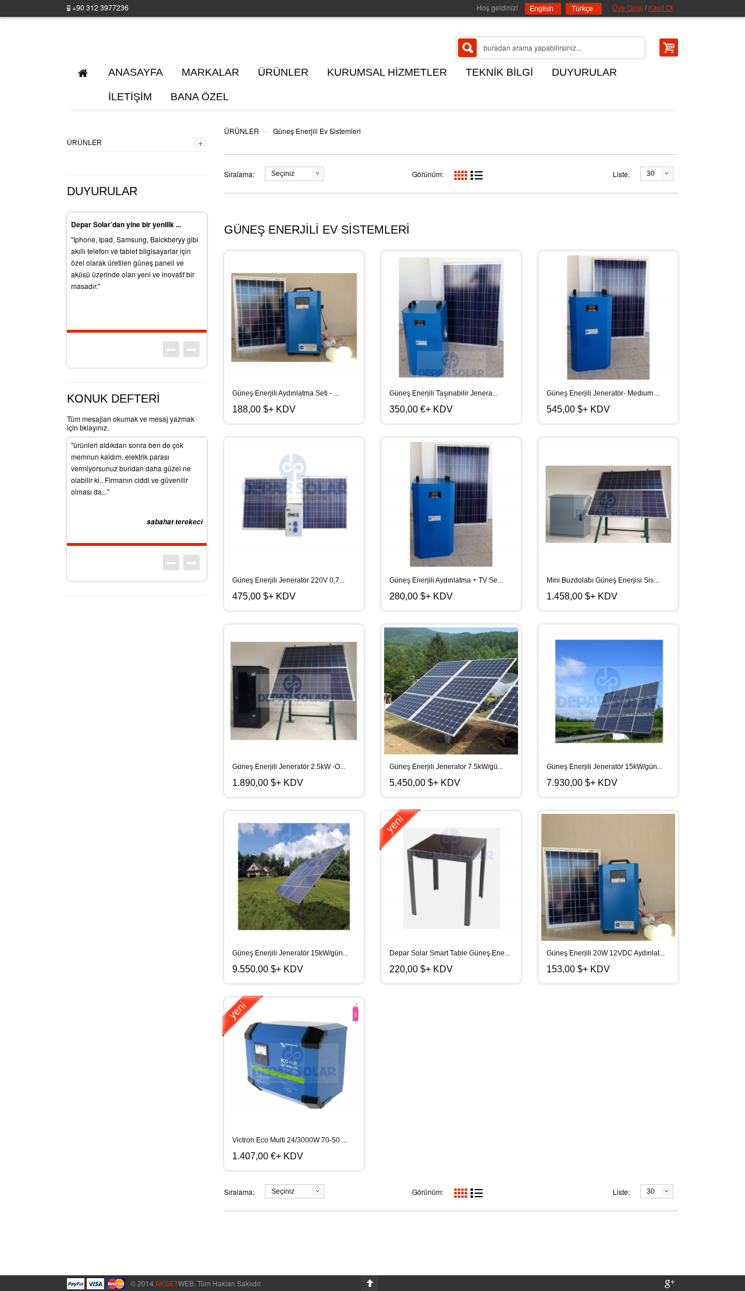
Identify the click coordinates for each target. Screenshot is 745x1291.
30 (651, 174)
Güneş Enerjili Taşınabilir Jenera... (443, 393)
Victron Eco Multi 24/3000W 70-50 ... (289, 1140)
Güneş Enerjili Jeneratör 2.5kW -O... (288, 767)
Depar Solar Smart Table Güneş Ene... (449, 953)
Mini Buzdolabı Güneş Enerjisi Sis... (603, 580)
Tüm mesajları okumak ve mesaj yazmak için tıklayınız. (130, 423)
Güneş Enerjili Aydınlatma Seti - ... (285, 393)
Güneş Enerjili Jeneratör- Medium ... (603, 393)
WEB (174, 1283)
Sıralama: (239, 174)
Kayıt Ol (660, 7)
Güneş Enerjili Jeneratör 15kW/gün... (604, 767)
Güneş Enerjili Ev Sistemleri (317, 131)
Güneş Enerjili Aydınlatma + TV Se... (446, 580)
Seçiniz (283, 174)
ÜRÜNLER (241, 131)
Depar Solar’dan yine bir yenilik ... (126, 224)
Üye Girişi (627, 7)
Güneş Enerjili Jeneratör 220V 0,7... (288, 580)
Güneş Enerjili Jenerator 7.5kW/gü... (446, 767)
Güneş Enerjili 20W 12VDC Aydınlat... (606, 953)
